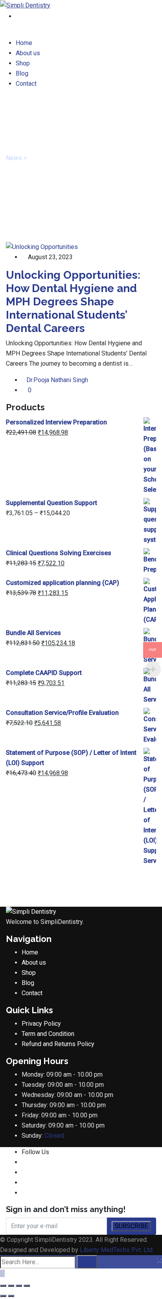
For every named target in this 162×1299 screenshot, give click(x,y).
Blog (22, 73)
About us (28, 53)
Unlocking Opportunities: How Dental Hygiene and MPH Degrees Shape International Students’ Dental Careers (73, 302)
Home (24, 43)
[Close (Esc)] (27, 1286)
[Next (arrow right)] (11, 1296)
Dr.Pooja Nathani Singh (57, 380)
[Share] (19, 1286)
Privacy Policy (41, 1023)
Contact (26, 83)
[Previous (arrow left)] (3, 1296)
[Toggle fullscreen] (11, 1286)
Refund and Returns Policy (58, 1044)
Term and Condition (48, 1033)
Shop (23, 63)
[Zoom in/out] (3, 1286)
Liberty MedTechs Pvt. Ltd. (117, 1250)
